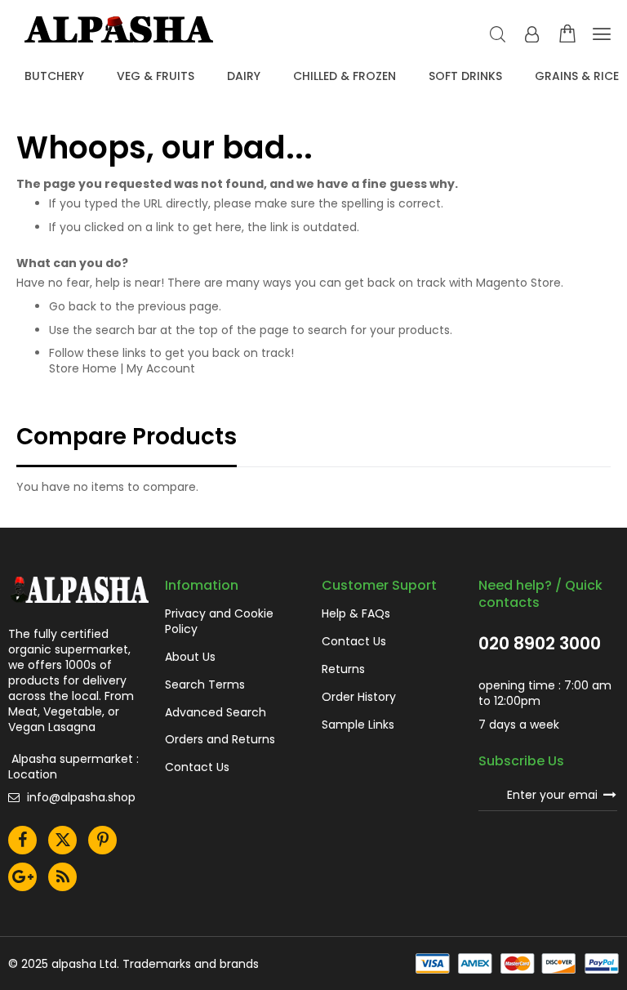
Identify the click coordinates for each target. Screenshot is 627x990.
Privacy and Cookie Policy (219, 621)
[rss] (62, 877)
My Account (161, 368)
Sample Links (358, 725)
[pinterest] (102, 840)
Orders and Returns (220, 739)
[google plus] (22, 877)
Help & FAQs (356, 614)
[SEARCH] (497, 34)
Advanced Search (215, 712)
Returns (343, 669)
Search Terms (205, 685)
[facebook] (22, 840)
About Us (190, 657)
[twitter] (62, 840)
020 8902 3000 (539, 643)
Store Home (83, 368)
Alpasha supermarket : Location (73, 767)
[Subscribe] (609, 793)
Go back (72, 306)
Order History (359, 697)
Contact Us (197, 767)
